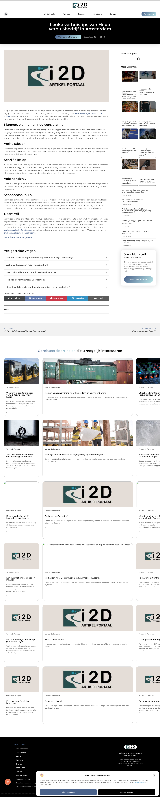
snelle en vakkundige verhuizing (19, 233)
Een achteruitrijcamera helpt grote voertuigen (21, 640)
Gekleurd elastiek (54, 701)
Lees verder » (126, 195)
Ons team (97, 14)
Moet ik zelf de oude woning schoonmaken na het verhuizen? (56, 287)
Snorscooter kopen (54, 639)
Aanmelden (20, 768)
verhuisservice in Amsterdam (18, 230)
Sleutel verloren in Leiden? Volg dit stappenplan (136, 232)
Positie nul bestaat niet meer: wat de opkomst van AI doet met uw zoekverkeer (137, 222)
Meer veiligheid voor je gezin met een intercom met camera (147, 181)
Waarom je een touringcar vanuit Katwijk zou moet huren (19, 395)
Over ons (81, 14)
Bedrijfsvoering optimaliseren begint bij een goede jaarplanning (129, 181)
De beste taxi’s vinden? (57, 516)
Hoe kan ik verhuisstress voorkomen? (56, 280)
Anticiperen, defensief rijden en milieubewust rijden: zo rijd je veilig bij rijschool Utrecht (137, 210)
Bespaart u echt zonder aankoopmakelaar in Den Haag (147, 91)
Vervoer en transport (68, 37)
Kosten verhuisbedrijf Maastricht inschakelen (18, 517)
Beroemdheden (22, 749)
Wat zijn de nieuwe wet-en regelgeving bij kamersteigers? (75, 454)
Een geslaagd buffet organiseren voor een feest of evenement (129, 123)
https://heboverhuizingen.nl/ (18, 237)
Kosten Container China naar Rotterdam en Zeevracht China (75, 393)
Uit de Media (49, 14)
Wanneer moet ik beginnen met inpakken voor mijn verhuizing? (56, 257)
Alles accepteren (68, 792)
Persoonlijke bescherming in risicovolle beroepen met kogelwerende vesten (147, 152)
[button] (154, 775)
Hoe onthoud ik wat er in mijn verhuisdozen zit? (56, 272)
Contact (113, 14)
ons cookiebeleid (139, 782)
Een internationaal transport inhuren (20, 579)
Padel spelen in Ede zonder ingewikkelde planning (129, 150)
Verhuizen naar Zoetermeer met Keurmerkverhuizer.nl (72, 578)
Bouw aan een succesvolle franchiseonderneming (132, 200)
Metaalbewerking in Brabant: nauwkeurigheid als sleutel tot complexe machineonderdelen (129, 94)
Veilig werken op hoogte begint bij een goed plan (137, 241)
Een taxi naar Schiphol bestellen (17, 702)
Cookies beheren (126, 792)
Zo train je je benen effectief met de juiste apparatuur (147, 123)
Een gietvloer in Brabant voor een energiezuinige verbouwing (135, 191)
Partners (66, 14)
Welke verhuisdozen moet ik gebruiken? (56, 265)
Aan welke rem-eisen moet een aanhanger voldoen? (20, 455)
